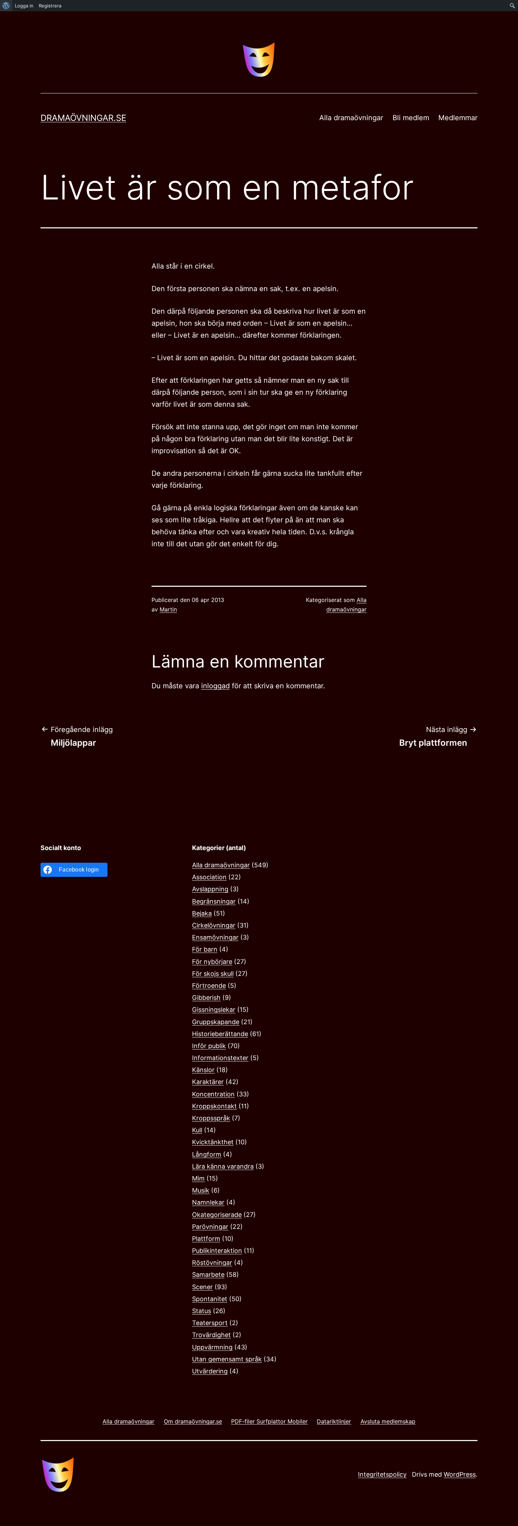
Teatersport (210, 1323)
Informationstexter (220, 1058)
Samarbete (208, 1274)
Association (209, 877)
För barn (204, 949)
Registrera (50, 5)
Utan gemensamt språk (227, 1359)
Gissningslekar (213, 1009)
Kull (197, 1130)
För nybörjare (212, 961)
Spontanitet (209, 1299)
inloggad (215, 686)
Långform (206, 1154)
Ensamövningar (215, 937)
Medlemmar (457, 117)
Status (201, 1311)
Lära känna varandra (223, 1166)
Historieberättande (220, 1034)
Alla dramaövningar (351, 117)
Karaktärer (208, 1081)
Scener (202, 1287)
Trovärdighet (211, 1335)
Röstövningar (212, 1262)
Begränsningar (214, 901)
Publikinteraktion (217, 1250)
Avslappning (210, 889)
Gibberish (206, 997)
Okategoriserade (217, 1214)
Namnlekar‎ (208, 1202)
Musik (200, 1190)
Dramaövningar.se (83, 118)
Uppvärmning (212, 1347)
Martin (168, 609)
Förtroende (209, 985)
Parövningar (210, 1226)
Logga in (24, 5)
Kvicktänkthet (213, 1142)
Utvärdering (210, 1371)
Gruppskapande (215, 1022)
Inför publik (209, 1046)
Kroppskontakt (214, 1106)
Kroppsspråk (211, 1118)
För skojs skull (213, 973)
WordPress (460, 1474)
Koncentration (213, 1094)
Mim (198, 1178)
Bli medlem (411, 117)
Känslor (203, 1069)
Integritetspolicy (382, 1474)
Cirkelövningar (213, 925)
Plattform (206, 1238)
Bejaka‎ (202, 913)
